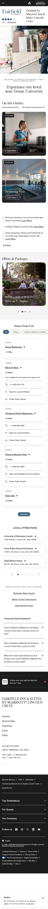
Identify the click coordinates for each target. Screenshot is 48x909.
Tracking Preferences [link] (9, 851)
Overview (6, 716)
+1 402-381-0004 (17, 467)
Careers (22, 851)
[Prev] (18, 312)
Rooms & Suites (8, 721)
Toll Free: (14, 755)
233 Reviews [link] (11, 22)
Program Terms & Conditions (12, 855)
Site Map (32, 861)
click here (30, 904)
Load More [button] (24, 514)
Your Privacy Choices (14, 858)
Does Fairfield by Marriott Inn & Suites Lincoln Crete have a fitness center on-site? (21, 630)
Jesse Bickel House (24, 605)
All (6, 332)
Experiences (7, 726)
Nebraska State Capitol (24, 593)
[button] (29, 3)
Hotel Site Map (7, 864)
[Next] (29, 312)
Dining (15, 332)
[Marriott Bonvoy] (39, 3)
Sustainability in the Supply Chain (14, 861)
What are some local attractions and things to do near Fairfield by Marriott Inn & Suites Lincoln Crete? (22, 658)
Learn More (12, 151)
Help (17, 864)
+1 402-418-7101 (17, 384)
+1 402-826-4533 (17, 426)
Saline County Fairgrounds (24, 599)
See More (7, 245)
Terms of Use (32, 851)
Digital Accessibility (31, 858)
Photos (5, 735)
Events (5, 730)
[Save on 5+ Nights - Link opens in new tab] (24, 284)
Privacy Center (30, 855)
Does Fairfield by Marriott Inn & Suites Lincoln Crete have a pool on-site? (21, 644)
